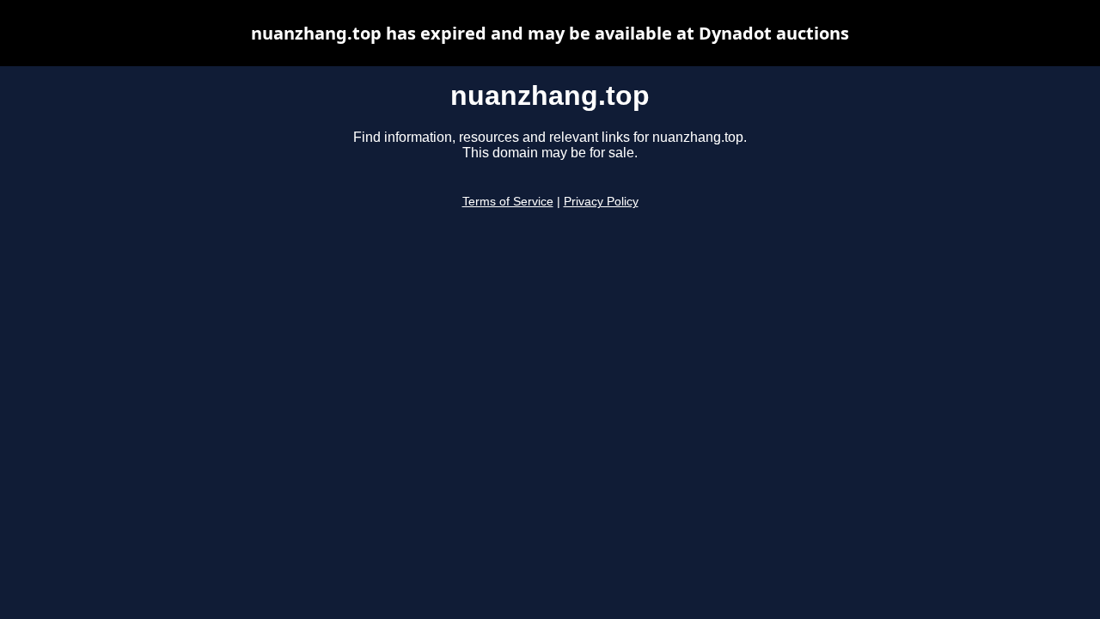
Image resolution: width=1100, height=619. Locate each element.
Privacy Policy (601, 201)
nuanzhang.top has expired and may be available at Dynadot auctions (550, 33)
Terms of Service (507, 201)
